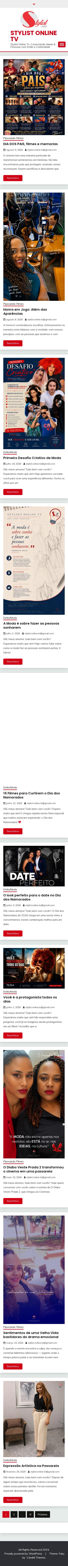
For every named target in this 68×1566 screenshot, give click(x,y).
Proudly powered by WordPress (23, 1553)
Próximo (42, 1514)
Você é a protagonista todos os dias (30, 999)
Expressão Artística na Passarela (31, 1465)
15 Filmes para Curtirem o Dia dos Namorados (31, 795)
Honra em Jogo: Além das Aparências (25, 311)
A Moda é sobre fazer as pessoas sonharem (31, 625)
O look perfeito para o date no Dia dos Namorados (32, 897)
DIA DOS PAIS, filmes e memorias (30, 144)
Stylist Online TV (33, 36)
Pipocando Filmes (13, 138)
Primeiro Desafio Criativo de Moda (32, 458)
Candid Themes (36, 1557)
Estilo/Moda (10, 452)
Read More (13, 178)
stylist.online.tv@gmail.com (42, 149)
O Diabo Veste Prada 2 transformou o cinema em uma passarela (33, 1169)
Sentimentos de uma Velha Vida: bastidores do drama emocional (31, 1335)
